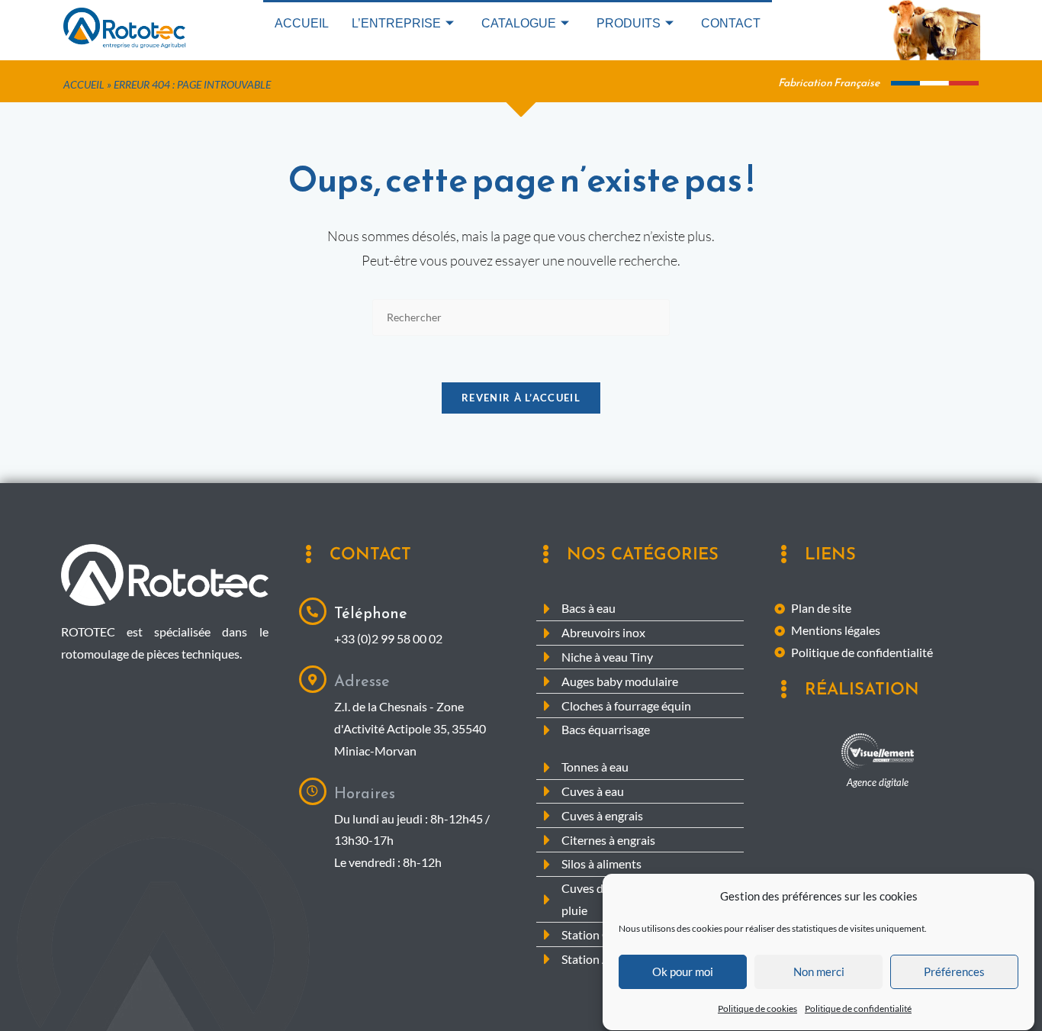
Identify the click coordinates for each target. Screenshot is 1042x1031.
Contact (731, 23)
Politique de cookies (757, 1008)
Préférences (954, 972)
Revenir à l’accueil (521, 397)
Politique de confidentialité (858, 1008)
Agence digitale (878, 782)
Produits (629, 23)
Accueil (302, 23)
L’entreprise (396, 23)
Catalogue (518, 23)
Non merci (818, 972)
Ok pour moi (682, 972)
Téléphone (370, 612)
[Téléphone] (312, 611)
